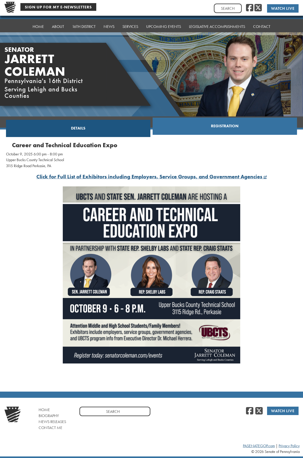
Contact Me (50, 427)
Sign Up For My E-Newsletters (58, 7)
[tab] (78, 128)
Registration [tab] (224, 126)
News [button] (109, 26)
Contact (261, 26)
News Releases (52, 421)
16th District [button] (84, 26)
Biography (49, 415)
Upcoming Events (163, 26)
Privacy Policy (289, 445)
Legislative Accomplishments (217, 26)
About (58, 26)
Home (38, 26)
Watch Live (283, 8)
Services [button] (130, 26)
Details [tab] (78, 128)
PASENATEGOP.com (259, 445)
